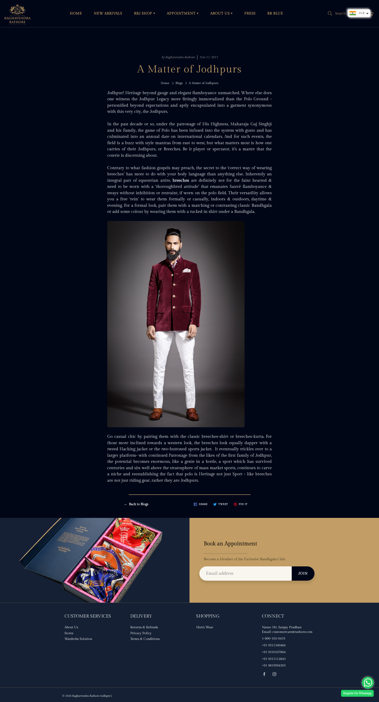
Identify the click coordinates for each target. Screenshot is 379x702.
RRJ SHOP (143, 13)
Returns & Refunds (144, 627)
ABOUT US (220, 13)
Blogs (179, 83)
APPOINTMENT (182, 13)
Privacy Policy (141, 633)
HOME (76, 13)
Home (165, 83)
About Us (71, 627)
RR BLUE (275, 13)
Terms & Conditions (145, 639)
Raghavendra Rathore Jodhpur (91, 696)
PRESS (250, 13)
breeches (181, 180)
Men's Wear (204, 627)
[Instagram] (274, 674)
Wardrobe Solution (78, 639)
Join (303, 573)
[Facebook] (264, 674)
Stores (68, 633)
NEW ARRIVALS (108, 13)
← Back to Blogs (136, 504)
